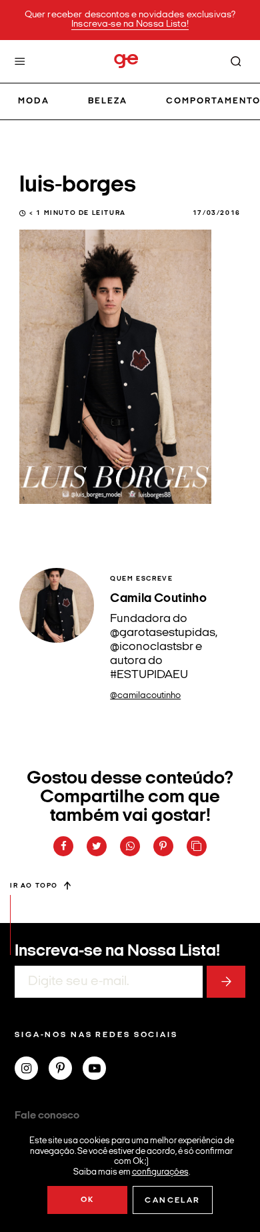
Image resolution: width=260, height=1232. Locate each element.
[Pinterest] (66, 1069)
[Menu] (20, 61)
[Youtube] (100, 1069)
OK (88, 1200)
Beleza (107, 101)
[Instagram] (32, 1069)
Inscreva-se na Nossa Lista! (130, 24)
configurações (160, 1171)
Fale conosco (47, 1116)
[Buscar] (236, 61)
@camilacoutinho (145, 696)
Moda (33, 101)
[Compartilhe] (197, 846)
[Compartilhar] (63, 846)
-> (226, 982)
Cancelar (172, 1201)
